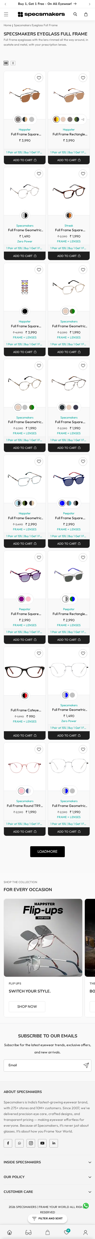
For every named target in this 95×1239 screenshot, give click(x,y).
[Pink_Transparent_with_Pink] (28, 599)
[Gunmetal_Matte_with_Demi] (25, 119)
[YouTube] (42, 1143)
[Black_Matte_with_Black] (25, 311)
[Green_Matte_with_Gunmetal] (76, 119)
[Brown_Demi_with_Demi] (69, 215)
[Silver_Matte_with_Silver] (31, 119)
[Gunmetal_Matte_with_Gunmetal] (18, 119)
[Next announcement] (89, 4)
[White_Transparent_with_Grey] (65, 599)
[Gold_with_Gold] (63, 119)
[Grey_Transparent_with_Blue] (69, 503)
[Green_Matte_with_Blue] (72, 599)
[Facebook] (8, 1143)
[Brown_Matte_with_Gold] (56, 119)
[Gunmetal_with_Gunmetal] (62, 407)
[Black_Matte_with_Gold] (31, 503)
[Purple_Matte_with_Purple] (21, 599)
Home (7, 25)
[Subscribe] (86, 1065)
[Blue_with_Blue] (75, 407)
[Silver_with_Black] (25, 215)
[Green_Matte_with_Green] (72, 311)
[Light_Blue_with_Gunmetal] (18, 503)
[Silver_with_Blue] (65, 695)
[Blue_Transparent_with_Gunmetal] (28, 791)
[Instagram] (31, 1143)
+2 (82, 119)
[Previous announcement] (5, 4)
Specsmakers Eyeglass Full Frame (35, 25)
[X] (19, 1143)
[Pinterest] (53, 1143)
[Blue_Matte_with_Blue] (62, 503)
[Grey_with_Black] (75, 503)
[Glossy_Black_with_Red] (25, 695)
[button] (6, 14)
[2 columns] (6, 63)
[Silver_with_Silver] (25, 407)
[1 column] (13, 63)
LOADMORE (47, 851)
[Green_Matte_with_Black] (25, 503)
